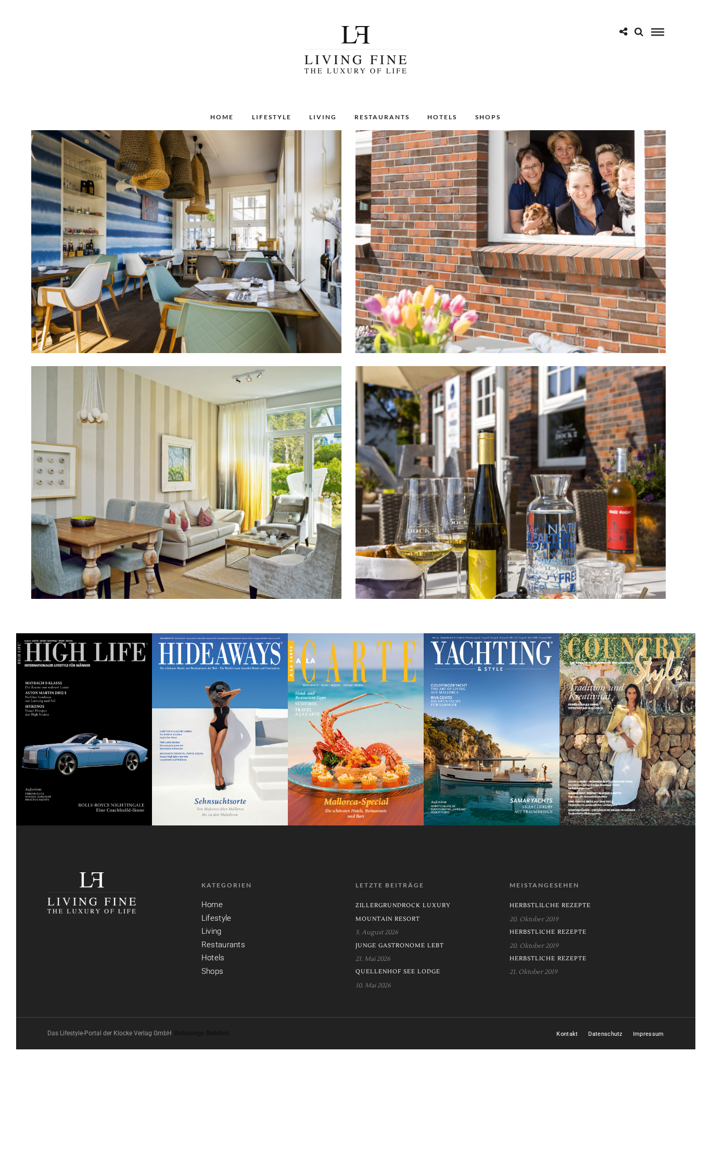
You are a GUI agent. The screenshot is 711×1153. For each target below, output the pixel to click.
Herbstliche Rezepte (548, 932)
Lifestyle (271, 117)
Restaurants (382, 117)
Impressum (648, 1034)
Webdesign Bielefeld (201, 1033)
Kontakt (567, 1034)
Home (222, 117)
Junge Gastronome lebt (399, 945)
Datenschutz (605, 1034)
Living (323, 117)
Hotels (442, 117)
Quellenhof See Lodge (397, 971)
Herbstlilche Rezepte (550, 905)
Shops (488, 117)
